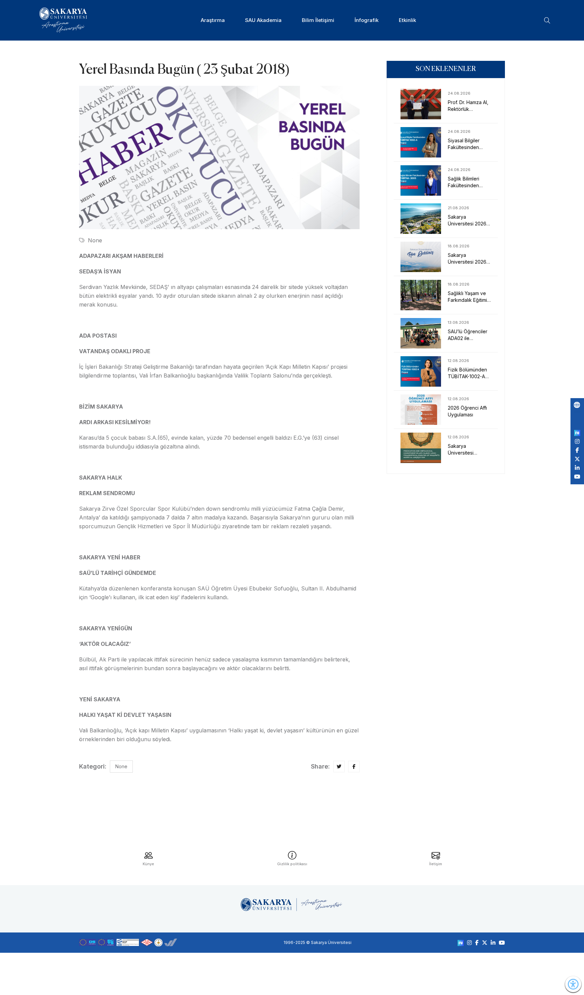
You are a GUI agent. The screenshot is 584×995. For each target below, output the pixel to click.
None (95, 240)
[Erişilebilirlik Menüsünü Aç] (573, 984)
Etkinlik (407, 20)
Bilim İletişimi (318, 20)
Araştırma (213, 20)
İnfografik (367, 20)
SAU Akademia (263, 20)
